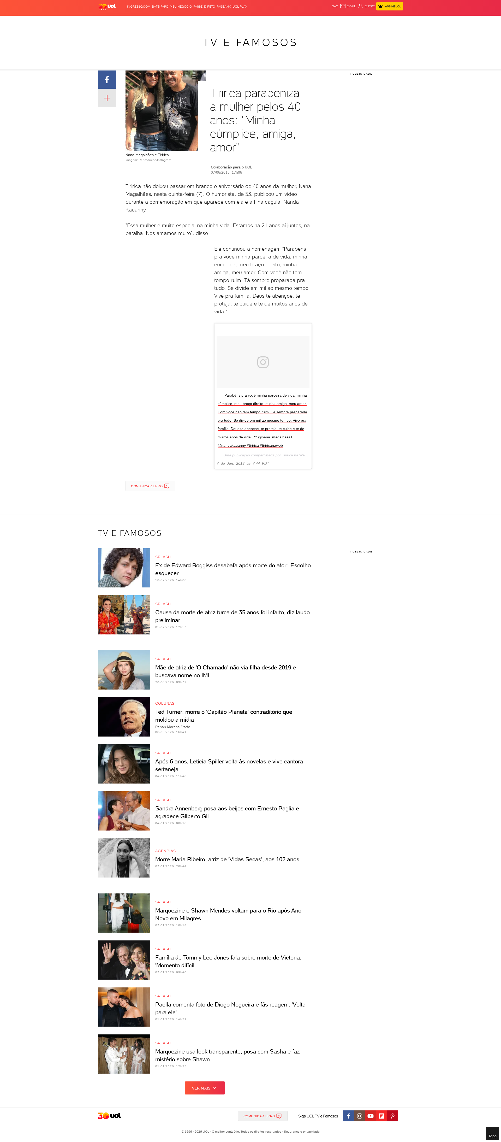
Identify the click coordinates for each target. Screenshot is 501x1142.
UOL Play (239, 6)
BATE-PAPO (160, 6)
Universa (271, 21)
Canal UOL (325, 21)
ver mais (201, 1088)
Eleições (139, 21)
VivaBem (289, 21)
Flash (124, 21)
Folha (224, 21)
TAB (351, 21)
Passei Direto (204, 6)
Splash (254, 21)
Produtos (108, 21)
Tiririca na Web (294, 455)
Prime (361, 21)
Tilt (301, 21)
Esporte (238, 21)
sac (335, 6)
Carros (190, 21)
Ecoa (310, 21)
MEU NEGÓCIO (181, 6)
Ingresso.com (138, 6)
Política (174, 21)
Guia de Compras (394, 21)
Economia (208, 21)
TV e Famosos (250, 42)
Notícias (157, 21)
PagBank (224, 6)
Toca (372, 21)
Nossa (341, 21)
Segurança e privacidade (301, 1131)
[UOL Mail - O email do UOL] (348, 6)
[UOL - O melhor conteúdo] (107, 6)
